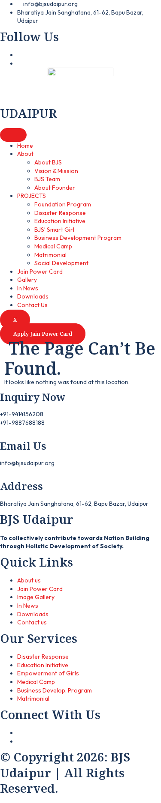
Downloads (33, 296)
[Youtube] (19, 63)
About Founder (54, 187)
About (25, 154)
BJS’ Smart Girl (54, 229)
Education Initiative (59, 221)
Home (25, 145)
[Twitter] (19, 741)
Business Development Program (78, 238)
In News (27, 288)
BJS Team (47, 179)
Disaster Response (60, 213)
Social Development (61, 263)
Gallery (27, 280)
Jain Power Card (40, 271)
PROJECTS (31, 196)
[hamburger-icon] (13, 135)
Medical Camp (53, 246)
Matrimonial (50, 255)
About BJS (48, 162)
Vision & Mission (56, 171)
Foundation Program (62, 204)
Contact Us (32, 305)
